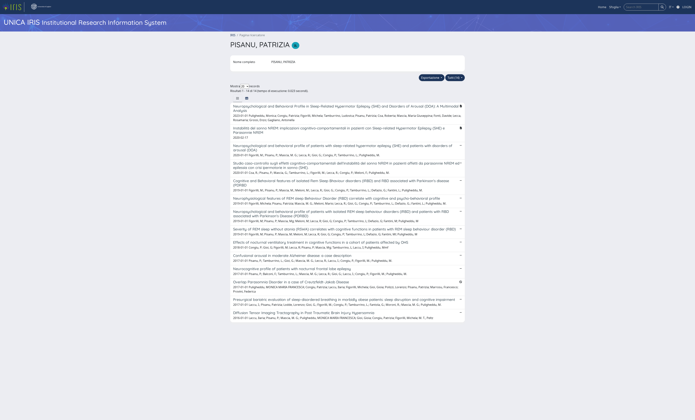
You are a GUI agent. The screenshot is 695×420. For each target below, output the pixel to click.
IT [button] (670, 7)
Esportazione (430, 78)
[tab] (237, 98)
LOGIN (686, 7)
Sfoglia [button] (614, 7)
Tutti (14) (454, 78)
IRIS (232, 35)
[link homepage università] (41, 7)
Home (602, 7)
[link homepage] (13, 7)
